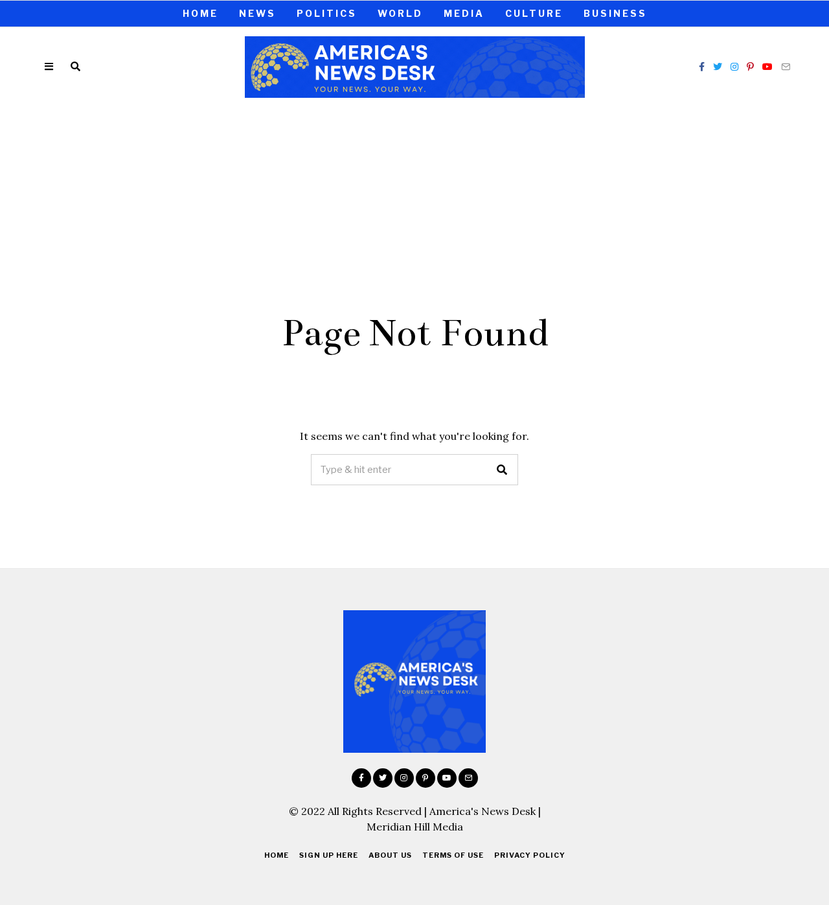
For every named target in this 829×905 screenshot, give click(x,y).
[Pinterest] (750, 66)
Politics (327, 13)
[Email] (785, 66)
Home (200, 13)
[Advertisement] (414, 202)
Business (615, 13)
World (400, 13)
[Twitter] (717, 66)
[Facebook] (702, 66)
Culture (534, 13)
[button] (502, 469)
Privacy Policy (529, 855)
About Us (390, 855)
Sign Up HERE (328, 855)
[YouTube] (767, 66)
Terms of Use (453, 855)
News (257, 13)
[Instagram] (734, 66)
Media (464, 13)
